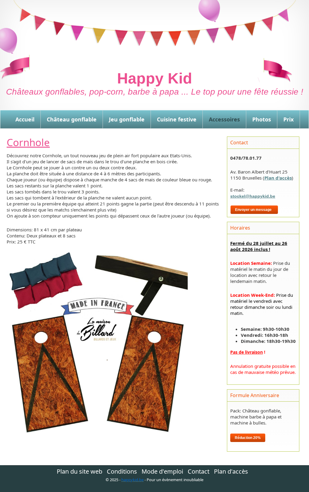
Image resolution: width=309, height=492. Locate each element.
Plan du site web (79, 471)
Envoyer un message (254, 210)
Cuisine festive (176, 119)
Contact (198, 471)
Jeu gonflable (127, 119)
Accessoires (224, 119)
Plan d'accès (278, 178)
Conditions (122, 471)
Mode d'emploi (162, 471)
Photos (261, 119)
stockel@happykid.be (252, 196)
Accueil (24, 119)
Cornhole (28, 142)
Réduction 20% (248, 438)
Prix (288, 119)
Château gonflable (72, 119)
